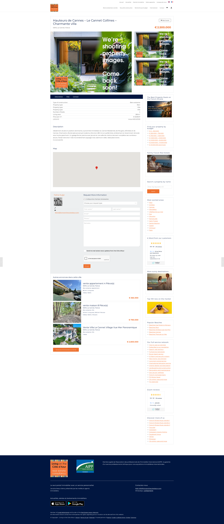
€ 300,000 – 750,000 (156, 133)
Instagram (152, 430)
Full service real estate (157, 352)
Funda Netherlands (63, 512)
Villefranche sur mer (156, 212)
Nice (150, 202)
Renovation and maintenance (159, 370)
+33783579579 (148, 491)
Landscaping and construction (160, 368)
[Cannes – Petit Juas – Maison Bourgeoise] (1, 262)
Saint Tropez (153, 221)
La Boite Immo (120, 517)
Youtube (152, 427)
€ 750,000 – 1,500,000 (156, 135)
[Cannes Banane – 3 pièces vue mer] (222, 262)
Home (77, 517)
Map (67, 96)
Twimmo (133, 517)
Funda (114, 517)
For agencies (153, 382)
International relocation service (160, 363)
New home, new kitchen (157, 359)
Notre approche (150, 2)
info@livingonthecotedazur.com (150, 488)
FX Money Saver (154, 377)
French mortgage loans (157, 375)
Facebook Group (155, 434)
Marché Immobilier (138, 2)
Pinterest (152, 439)
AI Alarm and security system (159, 356)
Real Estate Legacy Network (89, 512)
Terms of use (84, 517)
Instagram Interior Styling (158, 432)
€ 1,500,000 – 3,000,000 (157, 138)
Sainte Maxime (154, 223)
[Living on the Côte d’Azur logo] (54, 8)
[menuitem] (122, 2)
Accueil (121, 2)
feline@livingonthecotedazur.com (67, 212)
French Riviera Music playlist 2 (159, 423)
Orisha (128, 517)
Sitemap (91, 517)
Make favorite (165, 20)
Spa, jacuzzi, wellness (156, 372)
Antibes (152, 205)
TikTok (151, 437)
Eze (150, 214)
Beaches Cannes (155, 332)
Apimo (109, 517)
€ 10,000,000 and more (157, 145)
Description (59, 96)
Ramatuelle (153, 219)
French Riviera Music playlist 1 (159, 420)
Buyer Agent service (156, 354)
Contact (76, 96)
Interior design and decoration (159, 365)
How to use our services (157, 345)
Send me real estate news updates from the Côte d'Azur (105, 251)
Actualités (128, 2)
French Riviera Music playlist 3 (159, 425)
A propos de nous (162, 2)
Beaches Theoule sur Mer (158, 334)
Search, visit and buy (156, 349)
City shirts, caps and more (158, 379)
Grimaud (152, 228)
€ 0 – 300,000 (154, 131)
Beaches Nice (154, 327)
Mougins (152, 216)
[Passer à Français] (172, 2)
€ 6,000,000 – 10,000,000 (158, 142)
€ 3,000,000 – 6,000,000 (157, 140)
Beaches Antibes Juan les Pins (159, 330)
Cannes (151, 207)
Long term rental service (157, 361)
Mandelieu (153, 209)
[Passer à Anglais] (169, 2)
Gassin (151, 225)
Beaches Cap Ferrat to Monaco (160, 325)
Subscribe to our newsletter (159, 347)
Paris (151, 230)
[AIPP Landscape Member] (85, 466)
